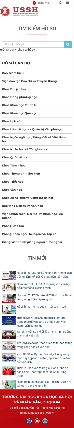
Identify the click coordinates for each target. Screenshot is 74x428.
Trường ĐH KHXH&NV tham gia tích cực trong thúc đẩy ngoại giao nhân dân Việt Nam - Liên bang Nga (41, 321)
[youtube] (37, 421)
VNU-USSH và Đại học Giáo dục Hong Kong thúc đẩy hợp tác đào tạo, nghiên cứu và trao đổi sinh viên (44, 358)
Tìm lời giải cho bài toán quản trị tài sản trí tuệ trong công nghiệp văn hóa (44, 345)
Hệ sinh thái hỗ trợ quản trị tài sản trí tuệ (41, 306)
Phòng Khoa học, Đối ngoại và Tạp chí (29, 234)
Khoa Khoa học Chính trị (19, 105)
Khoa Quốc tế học (15, 157)
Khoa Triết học (12, 181)
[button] (41, 3)
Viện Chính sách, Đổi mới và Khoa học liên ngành (32, 216)
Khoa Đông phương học (19, 97)
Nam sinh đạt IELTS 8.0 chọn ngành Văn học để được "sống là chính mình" (44, 286)
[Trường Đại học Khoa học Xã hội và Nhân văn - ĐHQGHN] (5, 11)
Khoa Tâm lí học (13, 165)
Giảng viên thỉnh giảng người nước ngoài (32, 242)
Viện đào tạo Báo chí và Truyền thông (29, 81)
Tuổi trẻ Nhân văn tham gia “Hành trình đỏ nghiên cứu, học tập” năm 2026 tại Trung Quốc (42, 371)
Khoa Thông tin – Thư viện (21, 173)
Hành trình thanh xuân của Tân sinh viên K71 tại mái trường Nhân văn (44, 383)
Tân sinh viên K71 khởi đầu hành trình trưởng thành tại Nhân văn (44, 333)
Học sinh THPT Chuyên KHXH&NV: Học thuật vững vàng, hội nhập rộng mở (44, 297)
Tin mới (37, 258)
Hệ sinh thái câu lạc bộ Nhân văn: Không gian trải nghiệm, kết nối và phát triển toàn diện (44, 274)
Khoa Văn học (12, 189)
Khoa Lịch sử (11, 121)
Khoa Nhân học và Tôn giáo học (25, 149)
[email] (45, 421)
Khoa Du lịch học (14, 89)
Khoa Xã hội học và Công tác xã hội (27, 198)
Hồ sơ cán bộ (16, 63)
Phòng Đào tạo (13, 226)
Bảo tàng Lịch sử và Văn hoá (22, 206)
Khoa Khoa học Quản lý (19, 113)
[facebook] (29, 421)
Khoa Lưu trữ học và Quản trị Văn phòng (31, 129)
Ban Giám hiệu (13, 73)
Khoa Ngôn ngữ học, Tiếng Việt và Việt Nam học (34, 139)
